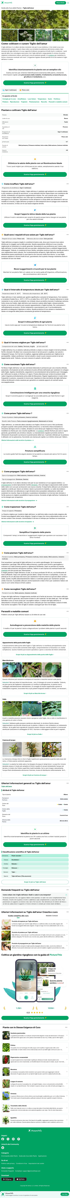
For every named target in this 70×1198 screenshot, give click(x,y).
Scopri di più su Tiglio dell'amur (35, 882)
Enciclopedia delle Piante (9, 1156)
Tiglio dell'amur (6, 786)
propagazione (6, 485)
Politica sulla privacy (8, 1163)
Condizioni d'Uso (21, 1163)
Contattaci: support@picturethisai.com (27, 1171)
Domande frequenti (7, 1171)
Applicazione (42, 1156)
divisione (34, 485)
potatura (51, 55)
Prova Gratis (60, 3)
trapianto (4, 570)
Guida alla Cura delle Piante (11, 8)
